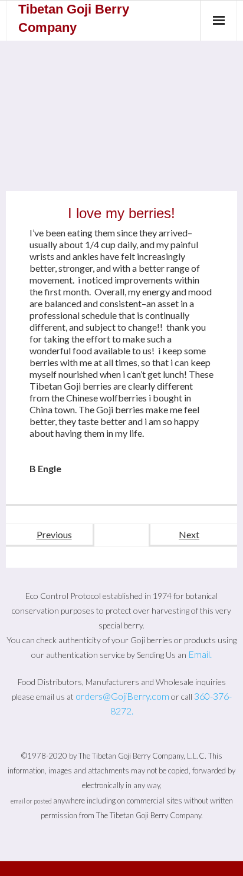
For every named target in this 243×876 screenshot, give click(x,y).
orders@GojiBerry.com (122, 696)
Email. (200, 654)
